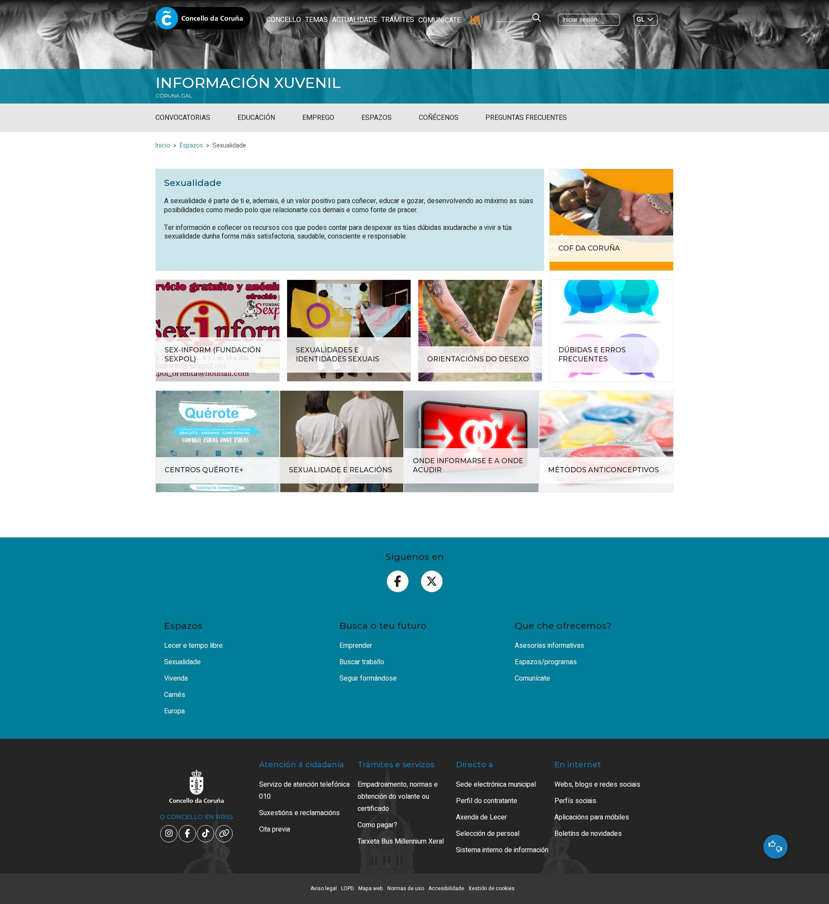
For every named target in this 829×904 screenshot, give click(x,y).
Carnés (174, 695)
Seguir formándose (368, 678)
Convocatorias (182, 118)
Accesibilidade (446, 888)
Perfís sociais (575, 801)
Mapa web (370, 888)
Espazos (376, 118)
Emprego (318, 118)
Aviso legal (323, 888)
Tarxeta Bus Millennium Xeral (401, 841)
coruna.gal (173, 96)
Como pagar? (377, 825)
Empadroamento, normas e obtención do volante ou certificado (398, 796)
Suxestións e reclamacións (299, 813)
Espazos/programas (546, 662)
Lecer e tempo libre (193, 645)
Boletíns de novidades (588, 834)
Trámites (397, 20)
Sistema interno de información (502, 850)
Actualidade (354, 20)
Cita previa (274, 829)
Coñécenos (439, 118)
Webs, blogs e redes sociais (597, 784)
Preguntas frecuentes (526, 118)
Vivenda (176, 678)
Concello (283, 20)
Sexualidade (182, 662)
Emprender (355, 645)
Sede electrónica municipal (496, 784)
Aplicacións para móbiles (591, 817)
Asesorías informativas (549, 645)
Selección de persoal (487, 834)
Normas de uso (405, 888)
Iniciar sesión (580, 19)
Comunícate (439, 20)
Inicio (162, 145)
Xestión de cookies (491, 888)
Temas (316, 20)
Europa (174, 711)
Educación (256, 118)
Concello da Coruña (202, 21)
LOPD (347, 888)
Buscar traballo (361, 662)
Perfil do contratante (486, 801)
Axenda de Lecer (481, 817)
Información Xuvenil (248, 83)
